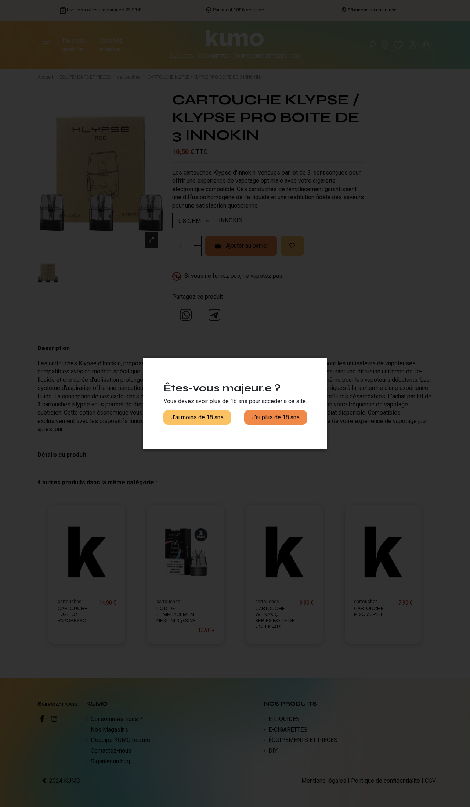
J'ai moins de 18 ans (197, 417)
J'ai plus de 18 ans (276, 417)
